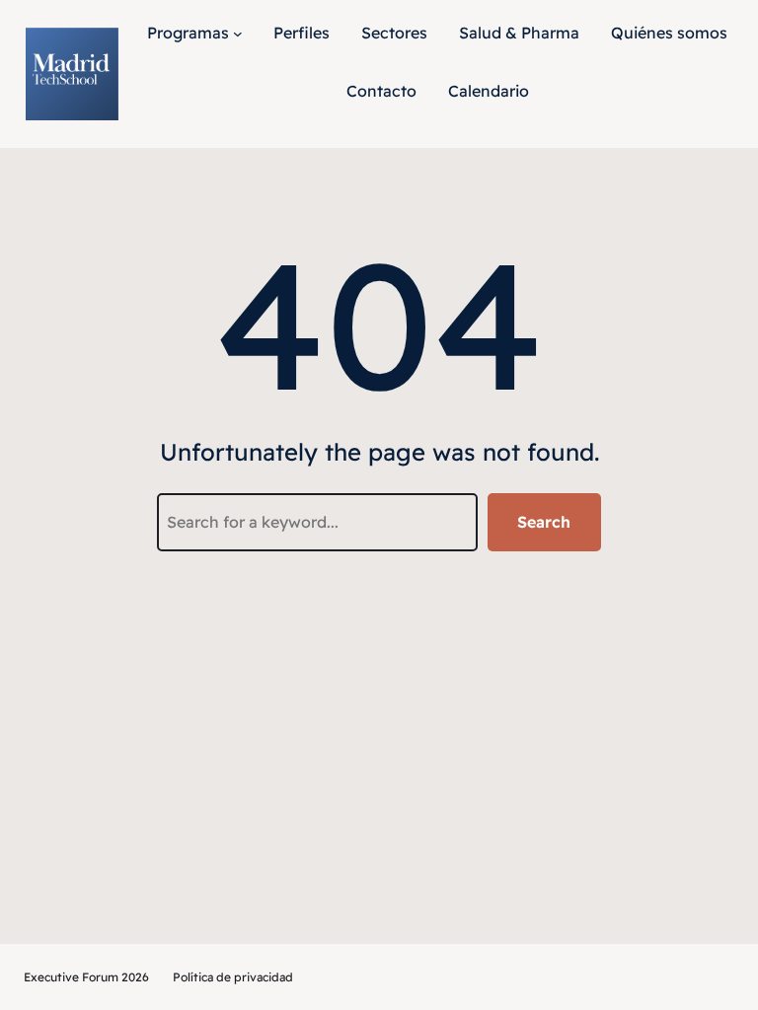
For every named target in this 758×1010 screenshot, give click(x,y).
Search (543, 522)
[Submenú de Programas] (238, 33)
